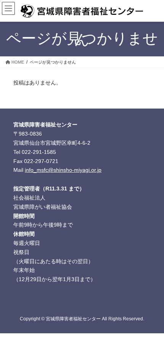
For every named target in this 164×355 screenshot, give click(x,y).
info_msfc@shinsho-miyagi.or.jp (63, 170)
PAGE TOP (152, 337)
